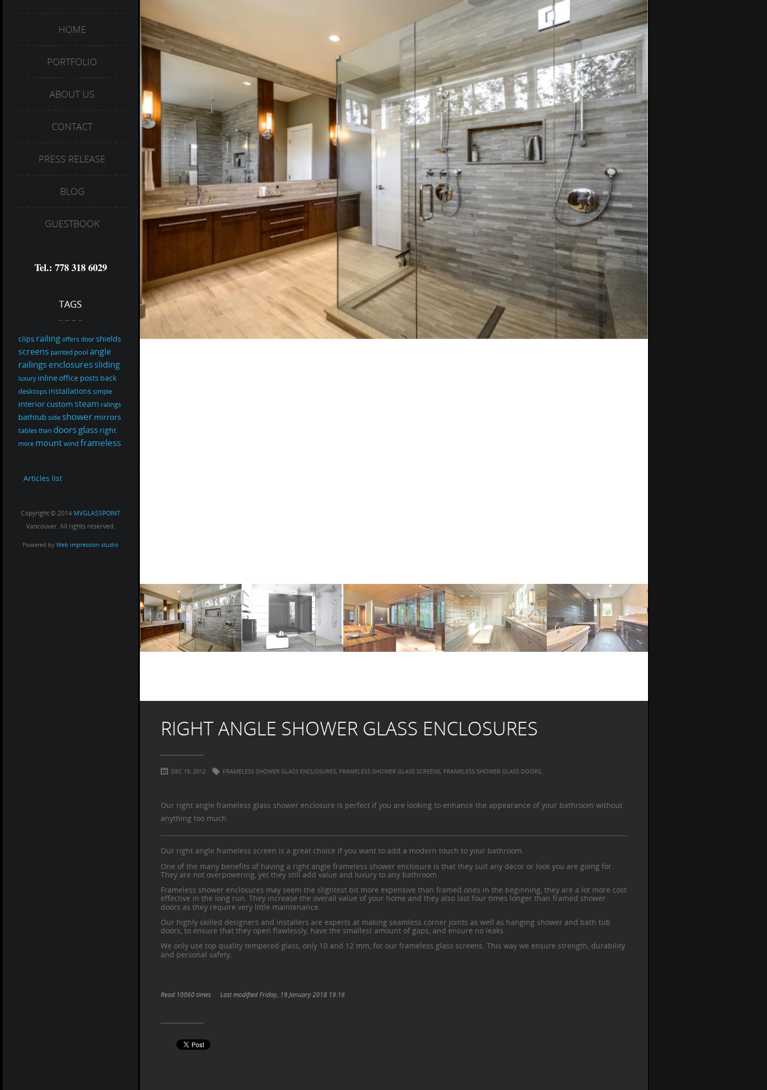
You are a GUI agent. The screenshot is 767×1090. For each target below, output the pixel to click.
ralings (111, 404)
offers (70, 339)
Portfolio (72, 61)
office (68, 378)
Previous (153, 292)
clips (26, 339)
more (26, 443)
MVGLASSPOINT (97, 513)
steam (87, 403)
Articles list (42, 478)
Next (635, 292)
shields (108, 338)
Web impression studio (87, 544)
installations (70, 391)
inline (47, 377)
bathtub (32, 417)
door (87, 339)
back (108, 378)
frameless (100, 443)
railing (48, 338)
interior (31, 404)
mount (48, 443)
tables (27, 430)
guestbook (72, 223)
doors (65, 430)
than (45, 430)
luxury (27, 378)
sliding (107, 364)
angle (100, 351)
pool (81, 352)
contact (72, 126)
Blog (72, 191)
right (108, 430)
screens (33, 351)
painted (62, 352)
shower (77, 417)
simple (102, 391)
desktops (32, 391)
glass (88, 430)
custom (59, 404)
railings (32, 364)
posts (89, 378)
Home (72, 29)
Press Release (72, 159)
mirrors (107, 417)
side (54, 417)
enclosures (71, 364)
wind (71, 443)
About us (72, 94)
